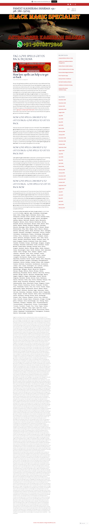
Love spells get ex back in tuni (41, 499)
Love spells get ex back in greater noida (33, 381)
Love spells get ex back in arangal (34, 328)
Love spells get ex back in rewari (29, 467)
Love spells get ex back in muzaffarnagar (42, 435)
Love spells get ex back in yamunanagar (25, 512)
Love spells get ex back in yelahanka (40, 512)
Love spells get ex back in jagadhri (43, 393)
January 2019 (62, 134)
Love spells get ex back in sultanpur (37, 487)
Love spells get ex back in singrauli (43, 480)
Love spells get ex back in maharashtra (28, 423)
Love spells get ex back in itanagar (41, 392)
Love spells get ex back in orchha (19, 446)
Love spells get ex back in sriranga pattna (21, 487)
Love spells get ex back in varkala (43, 506)
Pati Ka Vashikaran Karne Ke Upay (66, 69)
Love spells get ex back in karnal (38, 404)
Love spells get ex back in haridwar (36, 389)
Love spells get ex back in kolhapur (38, 411)
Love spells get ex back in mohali (31, 430)
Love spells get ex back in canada (41, 354)
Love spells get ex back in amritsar (23, 325)
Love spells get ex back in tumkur (28, 499)
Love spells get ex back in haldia (30, 386)
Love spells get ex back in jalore (36, 396)
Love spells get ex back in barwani (38, 337)
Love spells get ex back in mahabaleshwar (33, 422)
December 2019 (62, 99)
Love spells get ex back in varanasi (30, 506)
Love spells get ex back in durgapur (20, 371)
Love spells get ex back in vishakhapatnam (40, 509)
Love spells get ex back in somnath (36, 483)
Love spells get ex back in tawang (30, 490)
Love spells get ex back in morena (40, 431)
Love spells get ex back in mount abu (32, 432)
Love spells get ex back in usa (36, 503)
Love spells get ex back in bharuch (38, 343)
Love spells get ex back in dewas (23, 367)
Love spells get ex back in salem (24, 469)
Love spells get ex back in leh (23, 419)
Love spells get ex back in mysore (19, 437)
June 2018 (61, 157)
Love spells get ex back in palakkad (33, 446)
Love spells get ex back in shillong (24, 477)
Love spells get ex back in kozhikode (43, 413)
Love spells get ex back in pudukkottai (37, 458)
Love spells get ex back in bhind (19, 345)
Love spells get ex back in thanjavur (34, 491)
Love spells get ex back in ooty (45, 445)
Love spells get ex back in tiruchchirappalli (29, 495)
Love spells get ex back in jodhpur (36, 400)
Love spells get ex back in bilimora (42, 349)
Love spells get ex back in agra (23, 318)
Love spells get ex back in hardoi (23, 389)
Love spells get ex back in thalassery (20, 491)
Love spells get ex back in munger (36, 434)
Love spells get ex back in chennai (39, 356)
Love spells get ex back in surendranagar (27, 488)
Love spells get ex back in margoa (37, 427)
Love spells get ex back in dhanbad (36, 367)
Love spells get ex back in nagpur (23, 438)
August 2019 (61, 112)
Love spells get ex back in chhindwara (29, 358)
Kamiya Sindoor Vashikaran (65, 78)
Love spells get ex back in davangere (32, 364)
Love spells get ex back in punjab (39, 460)
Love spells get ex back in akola (40, 319)
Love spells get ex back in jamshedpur (40, 397)
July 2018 (61, 153)
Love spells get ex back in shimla (37, 477)
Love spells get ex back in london (36, 419)
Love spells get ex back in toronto (25, 498)
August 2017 (61, 188)
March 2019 (61, 128)
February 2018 (62, 169)
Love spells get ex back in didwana (41, 368)
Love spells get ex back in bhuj (38, 347)
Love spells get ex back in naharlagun (37, 438)
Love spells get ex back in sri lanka (39, 484)
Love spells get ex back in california (27, 354)
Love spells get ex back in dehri (23, 366)
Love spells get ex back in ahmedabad (36, 318)
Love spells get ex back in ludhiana (26, 420)
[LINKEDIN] (70, 4)
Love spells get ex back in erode (24, 373)
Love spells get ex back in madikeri (40, 420)
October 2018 (62, 144)
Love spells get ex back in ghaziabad (30, 378)
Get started (54, 1)
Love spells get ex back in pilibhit (36, 454)
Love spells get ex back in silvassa (30, 480)
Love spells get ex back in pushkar (40, 461)
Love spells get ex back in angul (29, 326)
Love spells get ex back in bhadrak (31, 341)
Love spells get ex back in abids (31, 317)
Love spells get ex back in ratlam (28, 465)
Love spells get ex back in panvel (28, 450)
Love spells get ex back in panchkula (24, 449)
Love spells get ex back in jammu (26, 397)
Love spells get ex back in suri (40, 488)
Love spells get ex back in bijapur (26, 348)
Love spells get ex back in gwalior (27, 385)
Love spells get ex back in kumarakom (20, 415)
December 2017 (62, 176)
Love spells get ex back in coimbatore (23, 362)
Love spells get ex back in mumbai (23, 434)
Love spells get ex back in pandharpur (38, 449)
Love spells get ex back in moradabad (26, 431)
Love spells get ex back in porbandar (32, 457)
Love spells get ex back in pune (27, 460)
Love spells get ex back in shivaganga (27, 479)
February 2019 (62, 131)
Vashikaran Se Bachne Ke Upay (65, 85)
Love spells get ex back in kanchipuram (28, 401)
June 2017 (61, 195)
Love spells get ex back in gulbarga (23, 382)
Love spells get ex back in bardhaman (42, 334)
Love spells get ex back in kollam (27, 412)
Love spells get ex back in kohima (24, 411)
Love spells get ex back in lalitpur (40, 416)
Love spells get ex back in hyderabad (39, 390)
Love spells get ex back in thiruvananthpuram (39, 492)
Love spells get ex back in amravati (34, 324)
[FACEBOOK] (68, 4)
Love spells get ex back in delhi (35, 366)
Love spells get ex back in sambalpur (29, 471)
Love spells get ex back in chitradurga (39, 359)
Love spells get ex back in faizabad (26, 374)
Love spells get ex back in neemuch (26, 443)
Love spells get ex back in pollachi (25, 456)
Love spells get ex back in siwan (23, 483)
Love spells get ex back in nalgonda (42, 439)
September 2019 (62, 109)
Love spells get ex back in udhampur (32, 501)
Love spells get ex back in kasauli (28, 405)
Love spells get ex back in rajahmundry (31, 462)
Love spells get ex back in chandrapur (25, 356)
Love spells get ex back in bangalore (25, 333)
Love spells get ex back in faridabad (40, 374)
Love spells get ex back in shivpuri (41, 479)
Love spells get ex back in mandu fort (31, 426)
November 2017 (62, 179)
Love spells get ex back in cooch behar (38, 362)
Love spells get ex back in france (31, 375)
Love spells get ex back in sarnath (36, 473)
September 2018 (62, 147)
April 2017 (61, 201)
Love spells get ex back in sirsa (32, 482)
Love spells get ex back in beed (40, 338)
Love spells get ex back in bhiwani (32, 345)
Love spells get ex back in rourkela (19, 468)
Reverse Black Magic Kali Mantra (66, 72)
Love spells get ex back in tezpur (44, 490)
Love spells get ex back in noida (32, 445)
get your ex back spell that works (26, 109)
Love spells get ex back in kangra (42, 401)
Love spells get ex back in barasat (28, 334)
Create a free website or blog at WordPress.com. (44, 522)
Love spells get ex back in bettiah (41, 340)
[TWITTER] (73, 4)
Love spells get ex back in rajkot (23, 464)
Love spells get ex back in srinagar (44, 486)
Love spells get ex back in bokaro (32, 351)
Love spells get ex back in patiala (41, 452)
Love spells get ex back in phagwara (23, 454)
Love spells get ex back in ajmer (28, 319)
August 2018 (61, 150)
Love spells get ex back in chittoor (33, 360)
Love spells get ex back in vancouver (40, 505)
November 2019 (62, 103)
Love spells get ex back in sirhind (19, 482)
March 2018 (61, 166)
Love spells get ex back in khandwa (24, 408)
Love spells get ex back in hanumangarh (34, 388)
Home (68, 9)
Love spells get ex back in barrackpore (24, 337)
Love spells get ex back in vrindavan (34, 510)
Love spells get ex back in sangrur (22, 473)
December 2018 (62, 137)
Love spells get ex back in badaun (28, 330)
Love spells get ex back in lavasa (29, 418)
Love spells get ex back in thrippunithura (36, 494)
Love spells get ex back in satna (39, 475)
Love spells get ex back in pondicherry (40, 456)
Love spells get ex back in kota (39, 412)
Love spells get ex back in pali (22, 448)
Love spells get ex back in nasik (23, 442)
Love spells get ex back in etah (36, 373)
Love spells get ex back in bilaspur (28, 349)
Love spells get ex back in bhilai (29, 344)
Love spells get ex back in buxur (36, 352)
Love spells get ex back (20, 317)
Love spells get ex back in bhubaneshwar (24, 347)
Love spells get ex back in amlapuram (20, 324)
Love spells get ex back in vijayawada (24, 509)
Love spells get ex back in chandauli (32, 355)
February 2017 (62, 207)
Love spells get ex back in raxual (41, 465)
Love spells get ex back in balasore (19, 332)
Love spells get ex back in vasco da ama (20, 507)
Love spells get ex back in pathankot (27, 452)
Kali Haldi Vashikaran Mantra (65, 82)
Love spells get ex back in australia (38, 329)
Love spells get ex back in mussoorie (27, 435)
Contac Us (73, 10)
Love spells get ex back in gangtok (39, 377)
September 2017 (62, 185)
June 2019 (61, 118)
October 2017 (62, 182)
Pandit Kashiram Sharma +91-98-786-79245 (34, 10)
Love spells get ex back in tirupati (37, 497)
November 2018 (62, 141)
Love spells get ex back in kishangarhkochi (30, 409)
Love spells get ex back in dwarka (33, 371)
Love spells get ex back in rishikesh (43, 467)
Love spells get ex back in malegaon (40, 424)
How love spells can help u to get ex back (30, 76)
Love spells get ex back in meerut (27, 428)
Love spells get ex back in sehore (31, 476)
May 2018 (61, 160)
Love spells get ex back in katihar (41, 405)
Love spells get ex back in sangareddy (33, 472)
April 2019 (61, 125)
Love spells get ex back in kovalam (29, 413)
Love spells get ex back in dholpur (28, 368)
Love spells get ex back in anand (37, 325)
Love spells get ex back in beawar (27, 338)
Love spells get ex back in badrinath (43, 330)
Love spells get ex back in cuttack (29, 363)
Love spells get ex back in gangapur (25, 377)
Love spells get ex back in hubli (26, 390)
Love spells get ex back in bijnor (39, 348)
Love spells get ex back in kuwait (27, 416)
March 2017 (61, 204)
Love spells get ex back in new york (40, 443)
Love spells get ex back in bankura (39, 333)
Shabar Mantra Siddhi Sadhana (66, 66)
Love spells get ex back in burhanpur (23, 352)
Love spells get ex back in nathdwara (36, 442)
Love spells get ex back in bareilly (19, 336)
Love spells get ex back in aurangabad (24, 329)
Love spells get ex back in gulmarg (36, 382)
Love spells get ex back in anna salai (42, 326)
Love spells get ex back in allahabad (41, 321)
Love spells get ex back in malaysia (26, 424)
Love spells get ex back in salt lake (37, 469)
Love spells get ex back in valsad (26, 505)
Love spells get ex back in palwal (35, 448)
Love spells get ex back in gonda (24, 379)
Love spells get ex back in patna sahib (31, 453)
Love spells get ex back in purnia (27, 461)
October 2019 (62, 106)
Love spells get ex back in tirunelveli (24, 497)
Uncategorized (25, 79)
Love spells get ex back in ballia (33, 332)
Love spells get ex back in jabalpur (30, 393)
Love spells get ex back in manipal (24, 427)
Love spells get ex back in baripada (33, 336)
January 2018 (62, 172)
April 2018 (61, 163)
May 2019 (61, 122)
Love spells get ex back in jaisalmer (32, 394)
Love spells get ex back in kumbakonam (36, 415)
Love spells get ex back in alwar (30, 322)
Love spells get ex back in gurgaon (38, 383)
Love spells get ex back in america (43, 322)
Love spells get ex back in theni (24, 492)
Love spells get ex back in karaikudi (24, 404)
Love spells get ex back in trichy (39, 498)
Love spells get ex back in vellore (35, 507)
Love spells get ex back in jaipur (19, 394)
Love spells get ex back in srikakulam (30, 486)
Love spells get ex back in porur (23, 458)
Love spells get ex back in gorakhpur (38, 379)
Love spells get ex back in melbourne (41, 428)
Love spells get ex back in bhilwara (42, 344)
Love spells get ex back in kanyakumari (32, 403)
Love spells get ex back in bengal (28, 340)
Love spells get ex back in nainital (28, 439)
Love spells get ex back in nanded (32, 441)
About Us (74, 9)
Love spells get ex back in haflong (40, 385)
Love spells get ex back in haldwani (44, 386)
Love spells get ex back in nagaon (32, 437)
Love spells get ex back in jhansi (23, 400)
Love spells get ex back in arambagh (20, 328)
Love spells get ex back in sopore (26, 484)
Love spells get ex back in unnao (23, 503)
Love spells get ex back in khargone (38, 408)
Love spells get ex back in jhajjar (31, 398)
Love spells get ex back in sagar (33, 468)
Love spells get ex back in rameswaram (37, 464)
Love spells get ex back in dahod (42, 363)
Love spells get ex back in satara (26, 475)
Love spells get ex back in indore (28, 392)
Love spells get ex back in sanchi (19, 472)
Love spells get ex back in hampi (19, 388)
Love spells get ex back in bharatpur (25, 343)
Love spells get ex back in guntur (24, 383)
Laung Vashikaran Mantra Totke (66, 58)
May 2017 (61, 198)
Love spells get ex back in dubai (44, 370)
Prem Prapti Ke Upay (63, 75)
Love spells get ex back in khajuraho (31, 407)
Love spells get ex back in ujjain (22, 502)
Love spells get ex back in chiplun (25, 359)
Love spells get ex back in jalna (23, 396)
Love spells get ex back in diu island (31, 370)
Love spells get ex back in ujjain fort (35, 502)
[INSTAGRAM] (75, 4)
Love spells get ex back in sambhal (43, 471)
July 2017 (61, 191)
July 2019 (61, 115)
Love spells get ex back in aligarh (27, 321)
